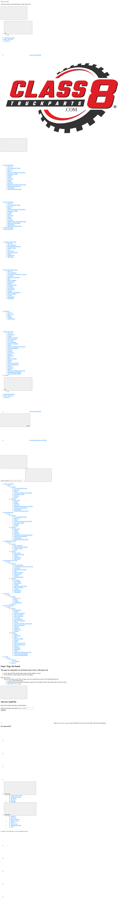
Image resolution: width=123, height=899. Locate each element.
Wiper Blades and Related (14, 372)
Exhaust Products (12, 285)
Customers (7, 794)
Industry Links (14, 821)
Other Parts (10, 257)
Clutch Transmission (12, 348)
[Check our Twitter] (16, 753)
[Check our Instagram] (16, 779)
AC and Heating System (13, 168)
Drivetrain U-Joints (12, 174)
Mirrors (9, 361)
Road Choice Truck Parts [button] (11, 270)
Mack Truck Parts (8, 512)
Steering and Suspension (13, 186)
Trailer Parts (17, 649)
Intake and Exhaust (12, 252)
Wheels (9, 369)
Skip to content (5, 1)
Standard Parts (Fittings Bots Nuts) (23, 535)
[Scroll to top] (14, 692)
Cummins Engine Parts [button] (10, 242)
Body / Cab (10, 314)
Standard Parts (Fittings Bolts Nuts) (16, 184)
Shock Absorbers (11, 294)
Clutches (9, 283)
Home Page (10, 683)
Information (7, 814)
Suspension (10, 367)
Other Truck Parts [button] (9, 331)
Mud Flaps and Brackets (13, 292)
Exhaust (9, 354)
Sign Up (3, 710)
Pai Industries (10, 334)
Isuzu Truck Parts (8, 229)
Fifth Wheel (10, 355)
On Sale (6, 656)
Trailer (15, 634)
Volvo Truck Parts (9, 484)
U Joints (9, 295)
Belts (8, 279)
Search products (5, 481)
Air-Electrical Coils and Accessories (16, 274)
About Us (13, 816)
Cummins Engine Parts (10, 541)
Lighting (9, 181)
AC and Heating (11, 342)
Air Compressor (11, 245)
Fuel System (10, 251)
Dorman (9, 336)
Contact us (13, 818)
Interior (9, 180)
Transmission (10, 187)
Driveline (9, 349)
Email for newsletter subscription (9, 708)
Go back (9, 680)
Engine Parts (10, 352)
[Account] (13, 454)
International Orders (16, 825)
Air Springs (10, 276)
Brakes (9, 171)
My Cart (13, 800)
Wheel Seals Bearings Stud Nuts (22, 652)
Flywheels (10, 286)
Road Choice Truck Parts (10, 560)
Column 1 (13, 487)
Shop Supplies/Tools (12, 364)
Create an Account (15, 797)
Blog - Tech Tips (15, 819)
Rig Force (6, 593)
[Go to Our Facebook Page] (16, 741)
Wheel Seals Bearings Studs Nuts (16, 370)
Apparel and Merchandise (14, 373)
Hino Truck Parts (8, 227)
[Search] (38, 475)
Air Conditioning (11, 273)
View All (9, 166)
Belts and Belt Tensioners (14, 246)
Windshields (10, 298)
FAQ (12, 827)
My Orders (13, 798)
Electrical (9, 175)
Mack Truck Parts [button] (9, 202)
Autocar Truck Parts (12, 337)
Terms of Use (14, 824)
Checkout (13, 801)
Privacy (13, 822)
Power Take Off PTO (13, 363)
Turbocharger (10, 255)
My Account (18, 683)
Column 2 (13, 499)
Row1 (9, 595)
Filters (9, 357)
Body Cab (10, 169)
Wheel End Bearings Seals (14, 189)
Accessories (10, 340)
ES (8, 35)
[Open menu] (14, 145)
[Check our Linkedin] (16, 766)
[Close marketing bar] (14, 13)
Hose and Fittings (12, 358)
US (6, 33)
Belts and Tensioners (12, 343)
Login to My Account (16, 795)
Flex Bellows (10, 288)
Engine (9, 177)
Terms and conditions (64, 723)
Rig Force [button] (7, 311)
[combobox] (17, 481)
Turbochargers (11, 318)
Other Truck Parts (8, 605)
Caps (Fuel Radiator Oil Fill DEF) (16, 172)
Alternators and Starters (13, 277)
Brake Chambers (11, 280)
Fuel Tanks (10, 178)
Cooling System (11, 248)
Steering (9, 366)
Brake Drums (10, 282)
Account (6, 375)
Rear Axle (10, 183)
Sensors (9, 254)
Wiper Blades (10, 297)
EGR (8, 249)
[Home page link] (61, 137)
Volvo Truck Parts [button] (9, 165)
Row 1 (9, 485)
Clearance (16, 661)
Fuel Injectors (11, 289)
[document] (61, 290)
